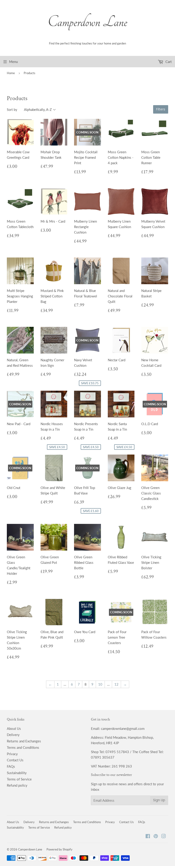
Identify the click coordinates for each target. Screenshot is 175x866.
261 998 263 (122, 766)
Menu (13, 62)
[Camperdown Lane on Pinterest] (155, 837)
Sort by (12, 110)
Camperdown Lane (30, 849)
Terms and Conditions (23, 747)
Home (11, 73)
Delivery (13, 735)
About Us (14, 728)
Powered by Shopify (59, 849)
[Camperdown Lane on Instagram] (163, 837)
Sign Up (159, 800)
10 (100, 684)
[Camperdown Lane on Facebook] (147, 837)
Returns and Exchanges (24, 741)
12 (116, 684)
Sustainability (17, 773)
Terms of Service (19, 779)
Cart (168, 62)
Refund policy (17, 785)
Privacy (12, 754)
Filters (160, 109)
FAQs (11, 766)
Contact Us (15, 760)
